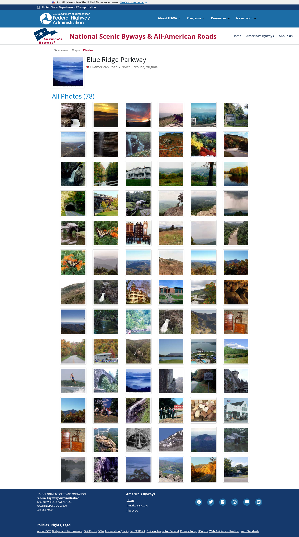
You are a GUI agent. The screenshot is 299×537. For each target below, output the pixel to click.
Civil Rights (90, 531)
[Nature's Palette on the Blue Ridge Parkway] (203, 469)
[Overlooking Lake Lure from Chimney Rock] (73, 144)
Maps (76, 50)
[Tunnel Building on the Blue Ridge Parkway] (138, 440)
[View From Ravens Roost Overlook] (203, 203)
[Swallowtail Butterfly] (73, 262)
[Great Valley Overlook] (203, 115)
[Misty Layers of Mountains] (138, 381)
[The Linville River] (106, 174)
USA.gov (203, 531)
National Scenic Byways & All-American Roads (143, 36)
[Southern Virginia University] (138, 292)
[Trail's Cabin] (236, 115)
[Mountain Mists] (138, 469)
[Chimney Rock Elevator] (236, 381)
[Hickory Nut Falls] (106, 469)
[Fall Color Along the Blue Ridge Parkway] (203, 144)
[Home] (65, 18)
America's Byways (260, 36)
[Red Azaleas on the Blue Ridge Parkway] (203, 292)
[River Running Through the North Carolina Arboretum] (106, 322)
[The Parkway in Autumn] (236, 144)
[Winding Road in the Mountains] (203, 322)
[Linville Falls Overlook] (73, 174)
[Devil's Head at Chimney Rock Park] (171, 381)
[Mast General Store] (236, 410)
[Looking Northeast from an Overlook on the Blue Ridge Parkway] (203, 233)
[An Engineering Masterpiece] (171, 144)
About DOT (44, 531)
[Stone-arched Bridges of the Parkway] (236, 351)
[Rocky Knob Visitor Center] (236, 469)
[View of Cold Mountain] (73, 410)
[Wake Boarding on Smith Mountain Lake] (73, 381)
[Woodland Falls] (138, 144)
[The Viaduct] (171, 440)
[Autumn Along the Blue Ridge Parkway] (73, 351)
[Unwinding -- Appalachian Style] (138, 322)
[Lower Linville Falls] (73, 115)
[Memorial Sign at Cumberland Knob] (203, 381)
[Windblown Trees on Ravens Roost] (171, 203)
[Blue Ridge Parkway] (106, 262)
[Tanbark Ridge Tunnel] (73, 203)
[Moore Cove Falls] (106, 144)
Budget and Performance (67, 531)
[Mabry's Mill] (236, 440)
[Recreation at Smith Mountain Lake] (203, 351)
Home (236, 36)
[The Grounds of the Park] (171, 174)
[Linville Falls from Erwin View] (138, 351)
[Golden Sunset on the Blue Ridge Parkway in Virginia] (106, 115)
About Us (285, 36)
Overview (60, 50)
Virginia (152, 67)
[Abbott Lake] (73, 469)
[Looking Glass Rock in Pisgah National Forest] (138, 262)
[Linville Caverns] (236, 292)
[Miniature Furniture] (138, 233)
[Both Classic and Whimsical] (236, 322)
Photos (88, 50)
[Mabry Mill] (138, 203)
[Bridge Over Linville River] (106, 381)
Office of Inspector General (162, 531)
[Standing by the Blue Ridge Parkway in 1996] (171, 410)
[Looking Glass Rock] (203, 440)
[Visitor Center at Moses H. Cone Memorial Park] (138, 174)
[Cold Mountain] (236, 262)
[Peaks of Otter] (171, 469)
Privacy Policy (188, 531)
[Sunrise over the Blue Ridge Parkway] (138, 115)
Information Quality (117, 531)
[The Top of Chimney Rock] (106, 440)
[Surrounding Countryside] (203, 174)
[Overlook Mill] (203, 262)
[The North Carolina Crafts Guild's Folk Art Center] (106, 203)
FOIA (101, 531)
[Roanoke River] (236, 233)
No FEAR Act (137, 531)
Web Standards (250, 531)
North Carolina (132, 67)
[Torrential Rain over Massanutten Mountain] (236, 203)
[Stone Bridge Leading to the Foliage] (236, 174)
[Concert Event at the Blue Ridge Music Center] (106, 351)
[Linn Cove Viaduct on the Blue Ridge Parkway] (171, 262)
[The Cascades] (138, 410)
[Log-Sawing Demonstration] (106, 410)
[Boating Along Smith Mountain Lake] (171, 351)
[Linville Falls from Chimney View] (106, 292)
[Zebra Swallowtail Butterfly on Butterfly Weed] (106, 233)
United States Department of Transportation (69, 7)
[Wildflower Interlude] (171, 115)
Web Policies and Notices (224, 531)
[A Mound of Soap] (203, 410)
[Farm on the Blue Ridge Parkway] (171, 233)
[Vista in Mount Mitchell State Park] (73, 322)
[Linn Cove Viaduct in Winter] (73, 292)
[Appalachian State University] (171, 292)
